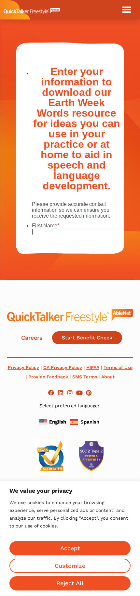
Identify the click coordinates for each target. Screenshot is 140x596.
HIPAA (92, 367)
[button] (126, 9)
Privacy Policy (23, 367)
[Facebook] (51, 393)
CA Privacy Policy (62, 367)
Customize (70, 565)
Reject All (70, 583)
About (108, 376)
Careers (32, 337)
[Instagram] (70, 393)
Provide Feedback (48, 376)
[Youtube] (79, 393)
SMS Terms (84, 376)
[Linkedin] (60, 393)
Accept (70, 548)
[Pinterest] (88, 393)
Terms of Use (118, 367)
